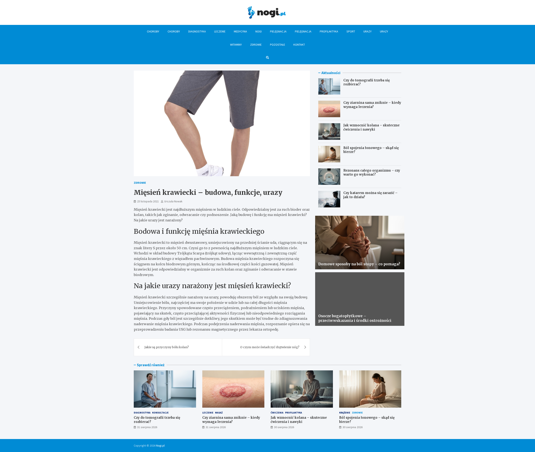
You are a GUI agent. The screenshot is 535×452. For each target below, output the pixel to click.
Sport (350, 31)
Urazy (367, 31)
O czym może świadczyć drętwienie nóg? (269, 347)
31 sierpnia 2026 (147, 427)
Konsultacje (160, 412)
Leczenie (219, 31)
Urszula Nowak (173, 201)
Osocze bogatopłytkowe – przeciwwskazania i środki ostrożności (354, 318)
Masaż (219, 412)
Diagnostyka (197, 31)
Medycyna (240, 31)
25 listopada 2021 (148, 201)
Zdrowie (256, 44)
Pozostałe (277, 44)
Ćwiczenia (277, 412)
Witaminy (236, 44)
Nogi (258, 31)
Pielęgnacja (278, 31)
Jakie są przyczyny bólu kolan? (166, 347)
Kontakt (299, 44)
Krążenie (344, 412)
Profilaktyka (329, 31)
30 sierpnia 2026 (284, 427)
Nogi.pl (160, 445)
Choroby (153, 31)
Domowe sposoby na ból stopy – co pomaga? (359, 264)
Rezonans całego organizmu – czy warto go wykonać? (371, 172)
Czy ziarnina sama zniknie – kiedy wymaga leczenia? (372, 105)
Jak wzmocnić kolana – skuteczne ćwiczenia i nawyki (371, 127)
